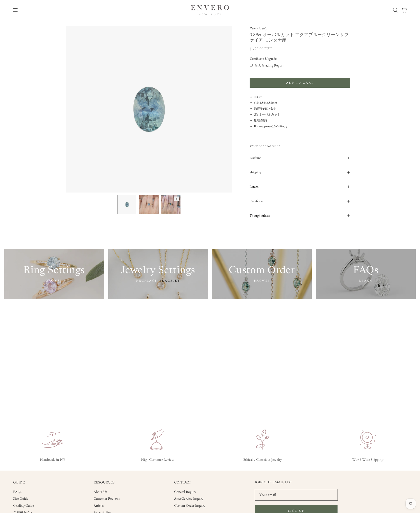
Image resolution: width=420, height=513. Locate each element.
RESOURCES (104, 482)
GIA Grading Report (269, 65)
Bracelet (169, 280)
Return (254, 187)
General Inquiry (185, 492)
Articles (99, 505)
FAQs (17, 492)
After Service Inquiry (188, 498)
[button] (395, 10)
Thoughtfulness (260, 216)
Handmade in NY (52, 459)
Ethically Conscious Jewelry (262, 459)
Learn (366, 280)
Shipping (255, 172)
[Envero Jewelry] (210, 10)
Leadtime (255, 158)
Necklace (146, 280)
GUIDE (19, 482)
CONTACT (182, 482)
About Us (100, 492)
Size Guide (20, 498)
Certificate (256, 201)
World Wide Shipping (367, 459)
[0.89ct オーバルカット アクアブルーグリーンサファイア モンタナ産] (127, 204)
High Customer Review (157, 459)
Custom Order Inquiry (189, 505)
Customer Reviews (107, 498)
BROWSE (54, 280)
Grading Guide (23, 505)
